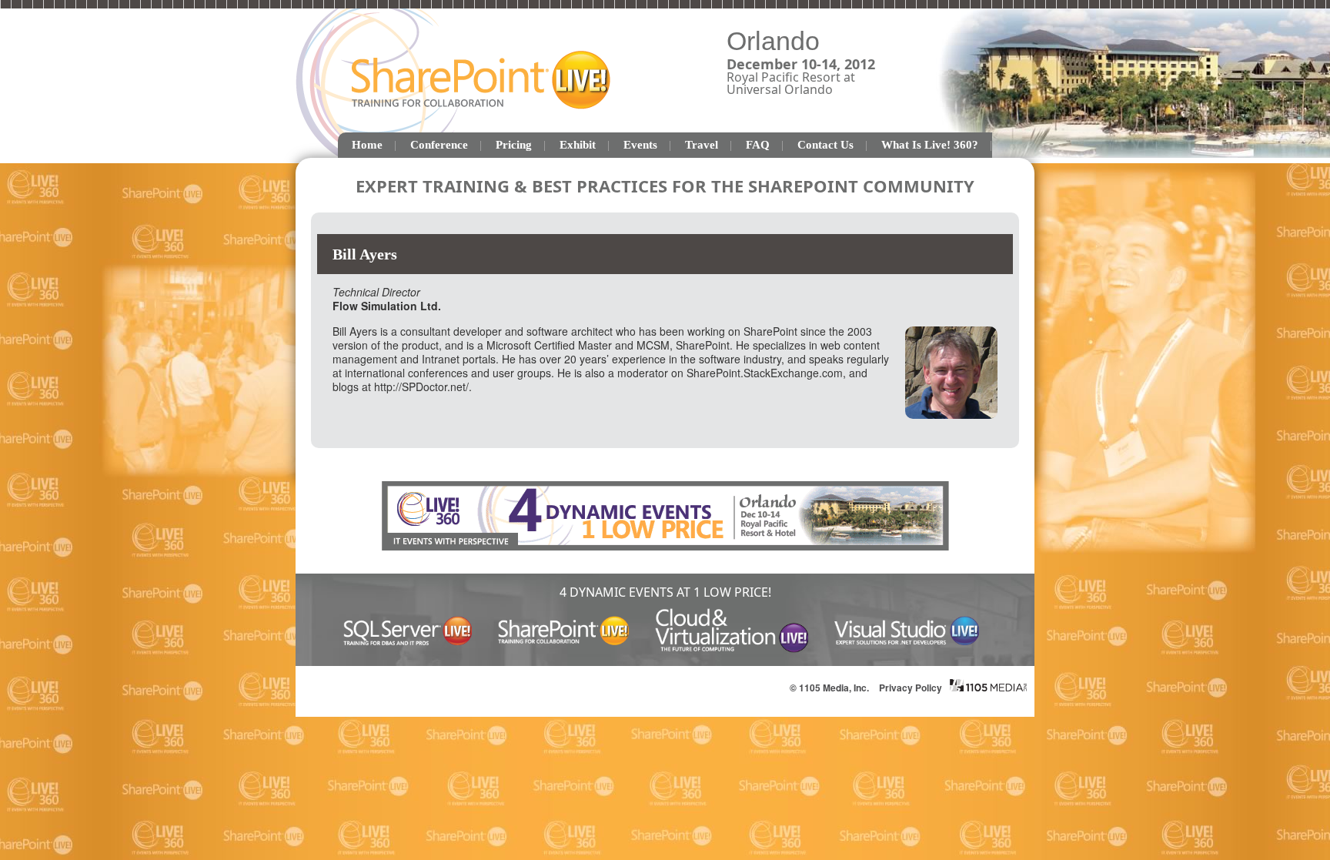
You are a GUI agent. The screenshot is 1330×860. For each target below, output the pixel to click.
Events (640, 145)
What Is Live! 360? (929, 145)
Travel (701, 145)
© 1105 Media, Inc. (829, 687)
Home (367, 145)
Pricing (514, 145)
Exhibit (578, 145)
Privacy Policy (910, 687)
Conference (439, 145)
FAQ (758, 145)
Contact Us (825, 145)
